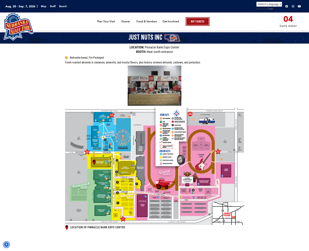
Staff (53, 6)
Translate (278, 9)
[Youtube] (299, 6)
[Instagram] (293, 6)
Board (63, 6)
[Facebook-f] (286, 6)
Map (43, 6)
